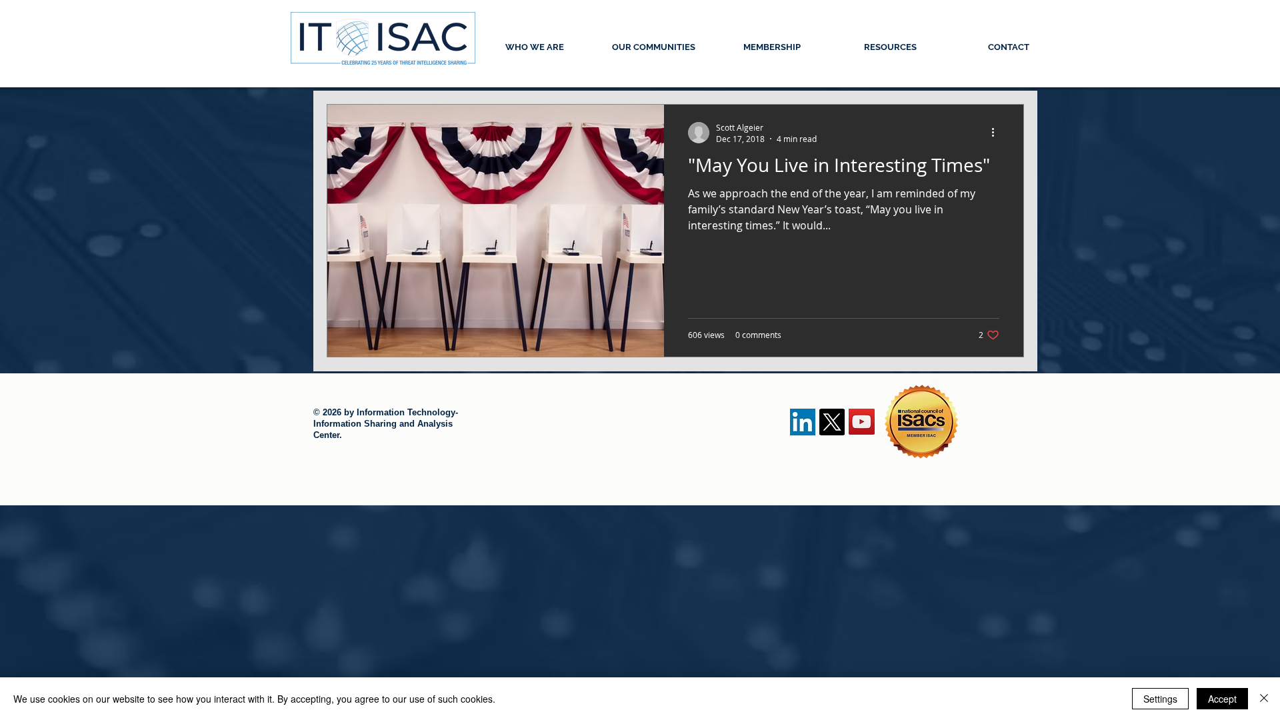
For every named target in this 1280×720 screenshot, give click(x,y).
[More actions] (997, 133)
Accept (1222, 698)
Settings (1160, 698)
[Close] (1264, 698)
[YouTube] (862, 422)
